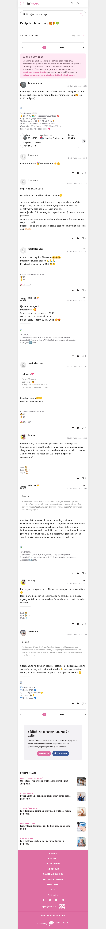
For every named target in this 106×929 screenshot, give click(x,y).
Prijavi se (44, 753)
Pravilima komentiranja (34, 72)
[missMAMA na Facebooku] (43, 899)
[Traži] (72, 3)
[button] (83, 3)
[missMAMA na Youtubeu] (56, 899)
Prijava (63, 753)
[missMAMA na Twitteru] (49, 899)
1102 (62, 47)
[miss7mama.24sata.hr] (29, 3)
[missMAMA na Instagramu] (62, 899)
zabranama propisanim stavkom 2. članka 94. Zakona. (49, 75)
